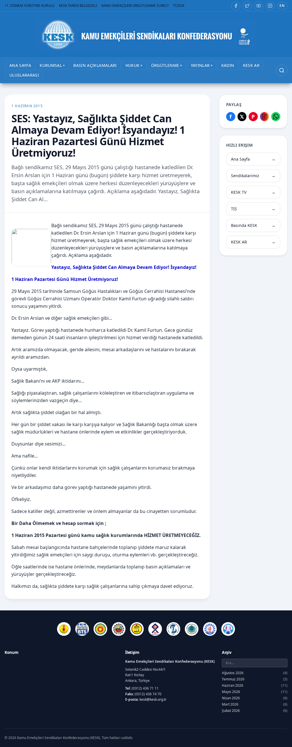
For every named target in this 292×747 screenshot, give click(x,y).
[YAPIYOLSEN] (228, 629)
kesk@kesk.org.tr (153, 699)
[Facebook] (235, 5)
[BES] (64, 629)
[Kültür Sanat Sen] (155, 629)
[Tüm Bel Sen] (210, 629)
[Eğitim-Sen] (100, 629)
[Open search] (281, 70)
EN (282, 5)
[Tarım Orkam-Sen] (191, 629)
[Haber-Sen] (137, 629)
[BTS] (82, 629)
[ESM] (118, 629)
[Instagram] (270, 5)
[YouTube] (258, 5)
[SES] (173, 629)
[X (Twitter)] (247, 5)
